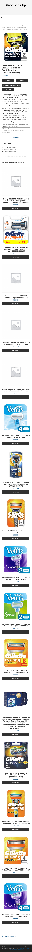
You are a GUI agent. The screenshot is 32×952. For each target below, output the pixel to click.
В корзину (8, 80)
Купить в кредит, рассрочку (11, 85)
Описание (16, 137)
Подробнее (15, 208)
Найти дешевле (8, 89)
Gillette (8, 132)
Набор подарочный (13, 25)
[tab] (16, 138)
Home (3, 25)
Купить (22, 80)
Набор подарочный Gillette (16, 130)
